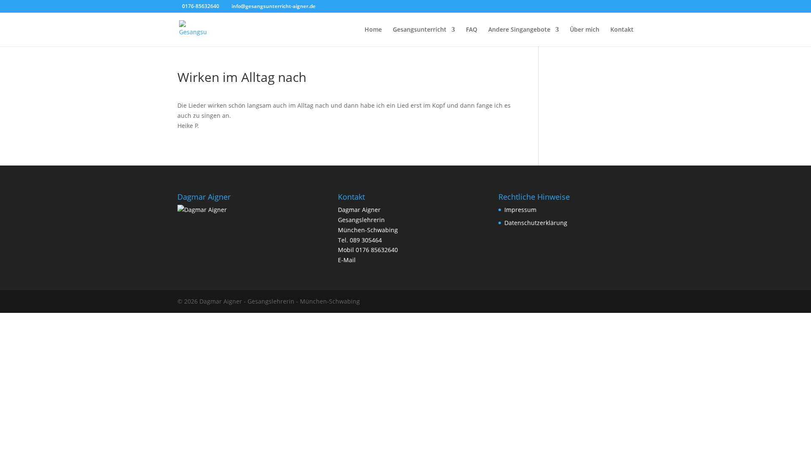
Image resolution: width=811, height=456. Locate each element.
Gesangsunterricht (419, 30)
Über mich (584, 30)
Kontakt (622, 30)
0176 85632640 (377, 250)
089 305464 (366, 240)
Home (373, 30)
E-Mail (347, 260)
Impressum (520, 210)
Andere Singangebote (519, 30)
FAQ (471, 30)
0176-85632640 (200, 6)
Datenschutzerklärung (535, 223)
